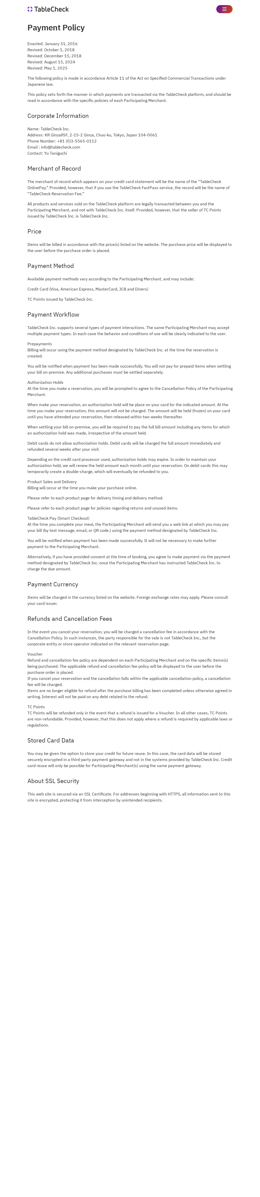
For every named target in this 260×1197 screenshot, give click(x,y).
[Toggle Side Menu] (224, 9)
